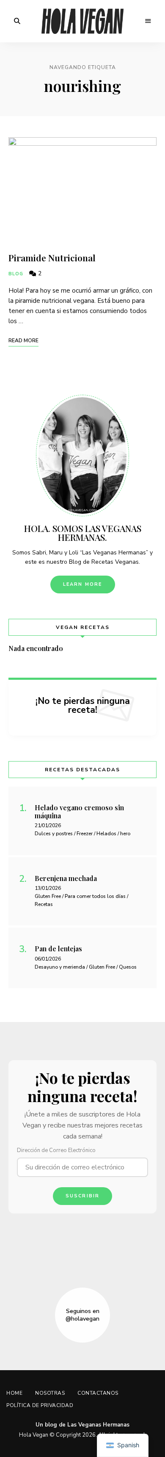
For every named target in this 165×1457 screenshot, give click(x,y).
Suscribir (83, 1196)
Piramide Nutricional (52, 257)
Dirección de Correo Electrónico (56, 1150)
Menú (148, 21)
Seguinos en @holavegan (82, 1315)
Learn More (82, 584)
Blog (15, 274)
